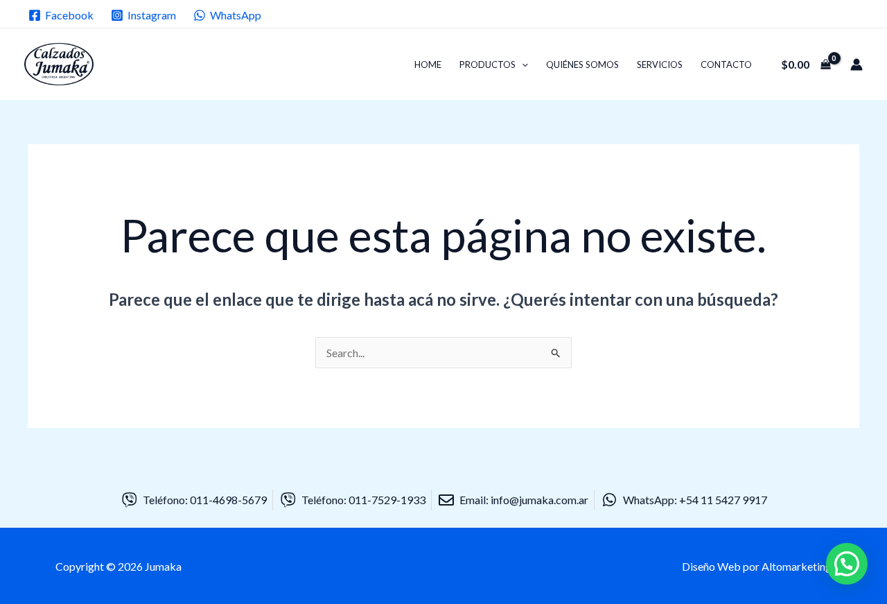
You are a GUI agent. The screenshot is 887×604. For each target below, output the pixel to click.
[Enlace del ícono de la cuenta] (856, 64)
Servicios (660, 64)
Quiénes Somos (582, 64)
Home (427, 64)
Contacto (726, 64)
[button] (522, 64)
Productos (487, 64)
